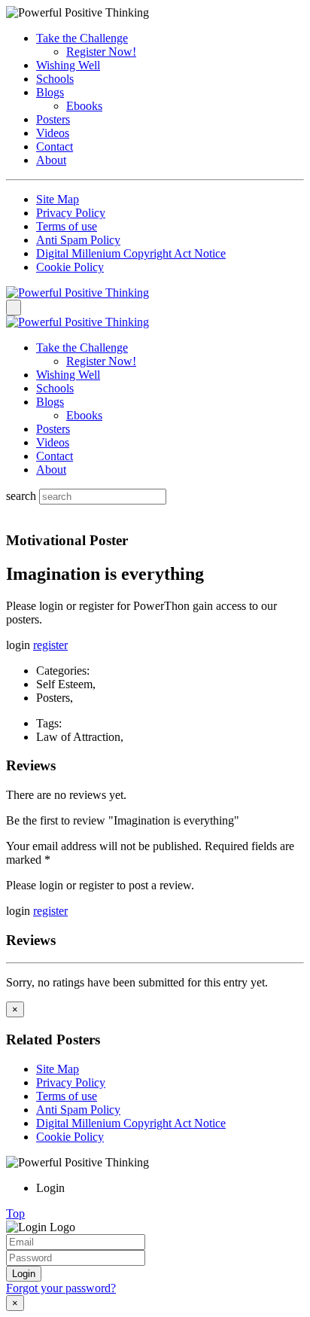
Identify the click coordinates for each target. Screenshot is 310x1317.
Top (15, 1213)
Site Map (57, 199)
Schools (55, 78)
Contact (54, 146)
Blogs (50, 92)
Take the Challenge (82, 38)
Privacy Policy (70, 212)
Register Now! (101, 51)
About (51, 160)
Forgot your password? (61, 1288)
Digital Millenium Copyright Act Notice (131, 253)
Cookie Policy (70, 267)
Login (23, 1273)
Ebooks (84, 105)
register (50, 645)
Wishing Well (68, 65)
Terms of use (66, 226)
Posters (53, 119)
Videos (52, 133)
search (21, 495)
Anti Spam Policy (78, 239)
